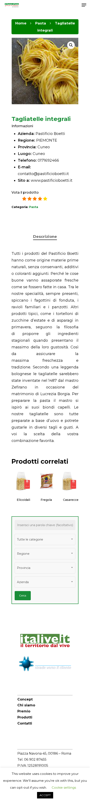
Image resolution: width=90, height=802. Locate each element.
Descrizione (45, 236)
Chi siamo (26, 705)
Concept (25, 699)
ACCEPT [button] (45, 795)
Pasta (40, 23)
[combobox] (45, 539)
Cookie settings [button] (64, 787)
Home (20, 23)
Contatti (24, 723)
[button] (71, 45)
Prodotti (24, 717)
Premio (23, 711)
